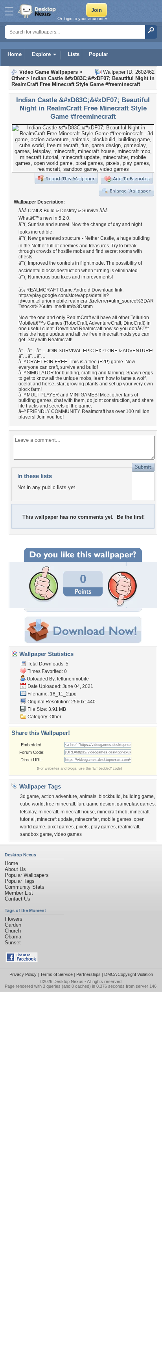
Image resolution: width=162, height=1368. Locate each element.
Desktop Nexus (68, 981)
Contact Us (17, 899)
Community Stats (24, 887)
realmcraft (128, 827)
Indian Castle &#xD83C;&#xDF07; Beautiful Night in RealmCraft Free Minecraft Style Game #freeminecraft (83, 81)
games (147, 804)
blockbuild (110, 796)
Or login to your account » (82, 18)
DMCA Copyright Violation (128, 974)
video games (68, 834)
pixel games (61, 827)
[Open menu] (9, 11)
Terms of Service (56, 974)
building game (138, 796)
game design (100, 804)
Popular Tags (20, 881)
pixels (82, 827)
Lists (73, 54)
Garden (13, 925)
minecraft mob (112, 812)
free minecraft (60, 804)
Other (18, 78)
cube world (32, 804)
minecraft (48, 812)
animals (87, 796)
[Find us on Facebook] (22, 960)
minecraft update (55, 819)
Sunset (13, 943)
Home (14, 54)
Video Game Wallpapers (48, 72)
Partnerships (88, 974)
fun (80, 804)
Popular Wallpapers (27, 875)
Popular (98, 54)
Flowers (13, 919)
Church (13, 931)
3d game (29, 796)
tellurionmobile (73, 679)
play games (103, 827)
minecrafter (87, 819)
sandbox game (36, 834)
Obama (13, 937)
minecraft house (78, 812)
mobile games (116, 819)
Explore (41, 54)
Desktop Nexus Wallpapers (37, 11)
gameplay (127, 804)
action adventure (59, 796)
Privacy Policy (23, 974)
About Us (15, 869)
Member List (19, 893)
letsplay (28, 812)
